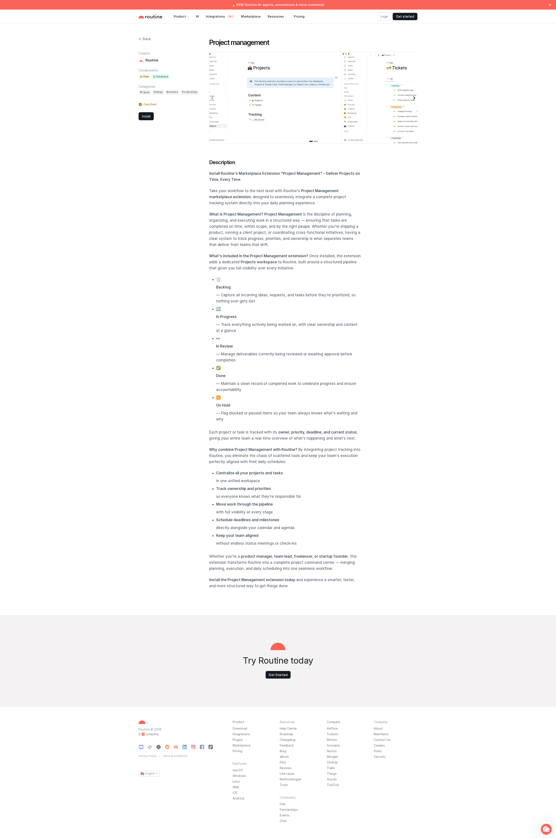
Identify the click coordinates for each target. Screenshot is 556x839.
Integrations (241, 734)
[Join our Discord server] (141, 747)
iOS (235, 792)
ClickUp (332, 762)
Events (285, 815)
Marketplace (241, 745)
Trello (331, 768)
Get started (405, 16)
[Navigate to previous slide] (212, 98)
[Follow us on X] (158, 747)
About (378, 728)
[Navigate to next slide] (414, 98)
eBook (284, 756)
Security (380, 756)
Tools (284, 784)
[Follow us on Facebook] (202, 747)
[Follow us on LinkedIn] (184, 747)
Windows (239, 775)
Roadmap (286, 734)
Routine (152, 60)
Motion (332, 739)
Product (238, 722)
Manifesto (381, 734)
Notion (332, 751)
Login (384, 16)
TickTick (333, 784)
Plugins (238, 739)
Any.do (332, 779)
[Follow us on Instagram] (193, 747)
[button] (546, 829)
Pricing (237, 751)
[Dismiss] (550, 4)
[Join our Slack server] (149, 747)
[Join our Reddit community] (167, 747)
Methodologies (290, 779)
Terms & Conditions (174, 756)
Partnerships (289, 809)
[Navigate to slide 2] (316, 141)
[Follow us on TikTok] (210, 747)
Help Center (288, 728)
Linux (236, 781)
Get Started (278, 675)
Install (146, 116)
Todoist (332, 734)
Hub (283, 804)
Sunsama (333, 745)
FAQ (283, 762)
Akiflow (332, 728)
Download (240, 728)
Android (238, 798)
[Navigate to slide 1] (311, 141)
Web (236, 787)
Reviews (285, 768)
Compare (333, 722)
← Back (145, 39)
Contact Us (382, 739)
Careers (379, 745)
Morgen (332, 756)
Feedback (287, 745)
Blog (283, 751)
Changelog (287, 739)
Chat (283, 821)
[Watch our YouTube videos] (176, 747)
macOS (238, 770)
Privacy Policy (147, 756)
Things (332, 773)
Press (378, 751)
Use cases (287, 773)
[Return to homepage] (155, 16)
